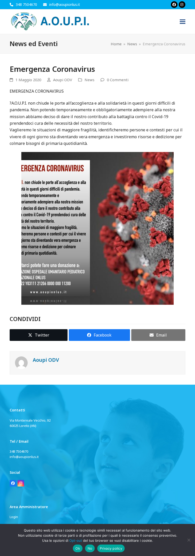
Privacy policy (111, 548)
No (90, 548)
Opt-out (75, 540)
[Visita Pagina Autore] (21, 362)
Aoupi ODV (62, 79)
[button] (182, 22)
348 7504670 (26, 4)
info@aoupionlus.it (64, 4)
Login (14, 517)
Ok (77, 548)
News (89, 79)
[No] (188, 540)
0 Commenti (117, 79)
